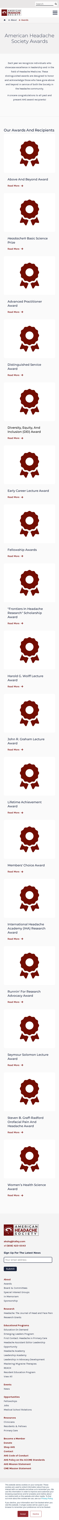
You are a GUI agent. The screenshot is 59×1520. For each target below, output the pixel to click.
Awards (8, 1283)
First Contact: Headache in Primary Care (25, 1338)
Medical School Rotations (18, 1409)
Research (9, 1308)
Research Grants (12, 1317)
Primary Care (11, 1430)
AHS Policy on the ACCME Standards (24, 1459)
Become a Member (14, 1438)
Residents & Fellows (15, 1426)
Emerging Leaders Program (19, 1333)
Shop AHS (9, 1447)
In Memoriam (11, 1296)
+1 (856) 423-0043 (15, 1245)
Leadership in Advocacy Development (24, 1359)
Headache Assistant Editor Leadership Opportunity (24, 1344)
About (7, 1279)
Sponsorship (11, 1300)
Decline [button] (36, 1514)
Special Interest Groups (16, 1292)
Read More (13, 185)
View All (8, 1376)
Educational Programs (16, 1325)
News (7, 1388)
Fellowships (10, 1401)
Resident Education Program (19, 1372)
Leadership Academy (15, 1355)
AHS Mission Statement (17, 1464)
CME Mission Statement (17, 1468)
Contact (8, 1451)
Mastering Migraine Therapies (20, 1363)
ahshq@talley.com (14, 1241)
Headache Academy (14, 1350)
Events (7, 1384)
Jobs (6, 1405)
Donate (8, 1442)
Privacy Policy (47, 1498)
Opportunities (12, 1396)
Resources (10, 1417)
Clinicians (9, 1422)
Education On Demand (16, 1329)
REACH (7, 1368)
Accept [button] (23, 1514)
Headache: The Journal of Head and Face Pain (28, 1313)
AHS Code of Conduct (16, 1455)
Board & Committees (15, 1287)
